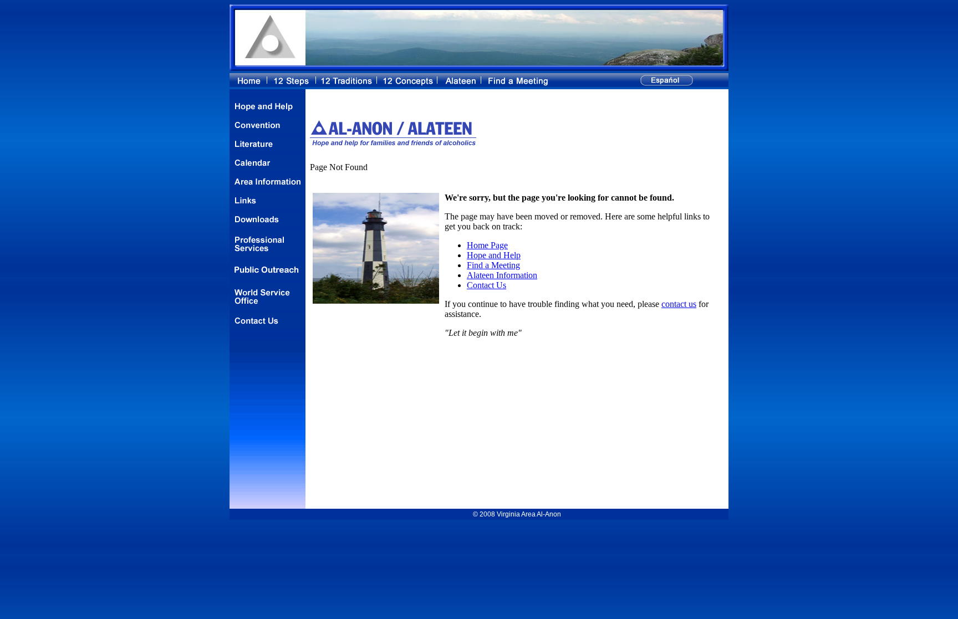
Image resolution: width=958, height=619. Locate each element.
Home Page (487, 245)
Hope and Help (494, 255)
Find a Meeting (493, 265)
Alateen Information (502, 275)
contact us (678, 304)
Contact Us (486, 285)
